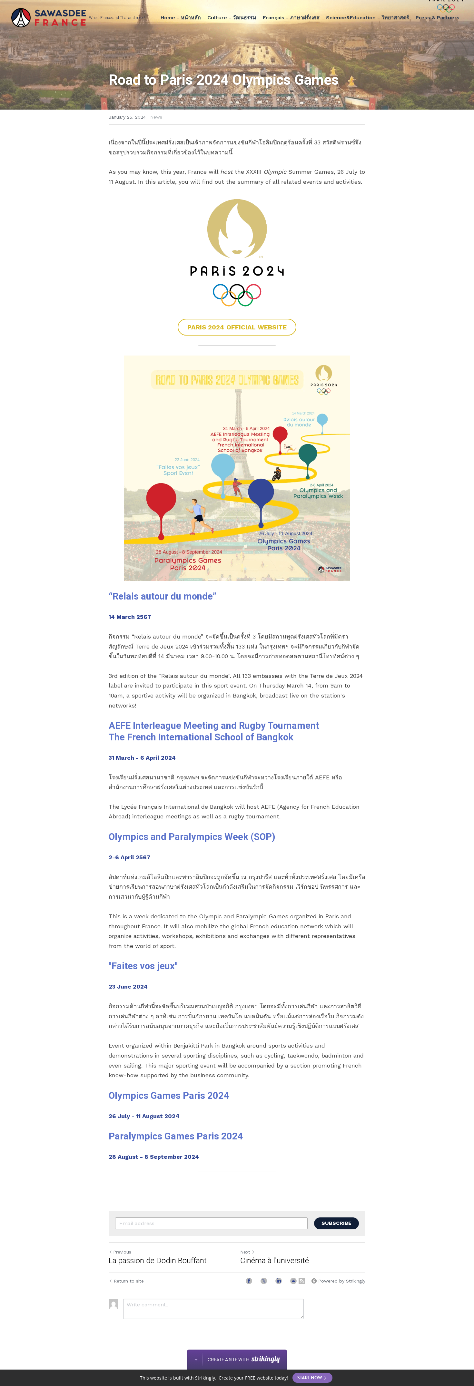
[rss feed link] (302, 1281)
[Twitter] (264, 1281)
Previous (122, 1251)
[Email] (293, 1281)
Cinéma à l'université (274, 1260)
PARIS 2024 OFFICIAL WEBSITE (237, 327)
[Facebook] (249, 1281)
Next (245, 1251)
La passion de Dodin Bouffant (158, 1260)
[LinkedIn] (278, 1281)
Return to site (129, 1281)
